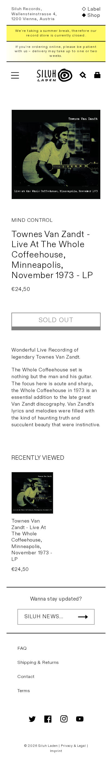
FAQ (22, 648)
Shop (94, 15)
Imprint (56, 751)
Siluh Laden (48, 746)
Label (94, 9)
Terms (23, 691)
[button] (15, 75)
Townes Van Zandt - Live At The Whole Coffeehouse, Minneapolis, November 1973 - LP (31, 540)
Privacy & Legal (74, 746)
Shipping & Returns (38, 663)
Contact (26, 677)
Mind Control (32, 220)
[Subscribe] (83, 617)
